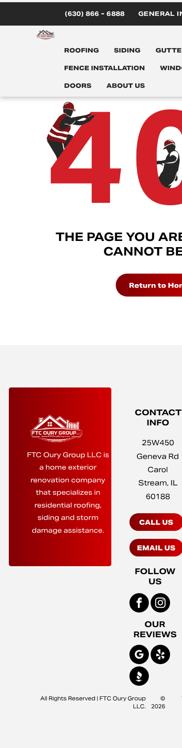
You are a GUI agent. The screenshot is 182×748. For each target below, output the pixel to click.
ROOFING (81, 50)
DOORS (77, 86)
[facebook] (139, 604)
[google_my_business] (139, 655)
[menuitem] (95, 14)
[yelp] (160, 655)
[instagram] (160, 604)
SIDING (127, 50)
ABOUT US (125, 86)
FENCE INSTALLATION (104, 68)
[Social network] (139, 677)
